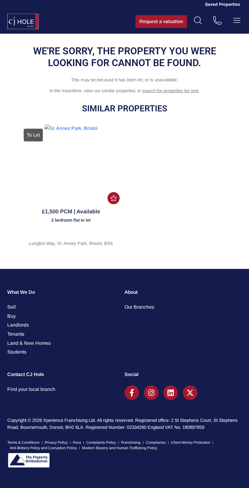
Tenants (15, 334)
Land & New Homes (29, 343)
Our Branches (139, 307)
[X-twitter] (190, 392)
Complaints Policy (101, 442)
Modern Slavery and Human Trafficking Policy (119, 448)
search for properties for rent (170, 90)
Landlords (18, 324)
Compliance (156, 442)
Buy (11, 316)
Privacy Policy (56, 442)
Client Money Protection (190, 442)
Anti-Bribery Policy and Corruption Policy (43, 448)
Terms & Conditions (23, 442)
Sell (11, 307)
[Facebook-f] (131, 392)
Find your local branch (31, 389)
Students (16, 351)
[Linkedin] (170, 392)
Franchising (131, 442)
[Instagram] (151, 392)
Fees (77, 442)
